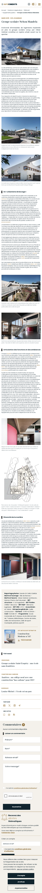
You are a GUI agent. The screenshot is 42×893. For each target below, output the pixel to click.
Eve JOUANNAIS (16, 18)
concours (4, 199)
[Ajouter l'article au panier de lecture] (4, 714)
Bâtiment (27, 10)
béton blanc (26, 521)
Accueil (3, 10)
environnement (5, 222)
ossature (37, 526)
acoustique (4, 370)
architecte (33, 598)
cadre (23, 258)
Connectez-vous (8, 833)
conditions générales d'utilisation (25, 788)
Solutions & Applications (15, 10)
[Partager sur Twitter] (9, 705)
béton (23, 256)
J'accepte (21, 875)
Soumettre (16, 807)
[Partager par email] (20, 705)
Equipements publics (9, 12)
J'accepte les (17, 850)
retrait (9, 264)
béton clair (34, 264)
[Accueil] (9, 4)
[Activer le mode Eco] (34, 4)
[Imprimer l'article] (9, 714)
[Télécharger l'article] (14, 714)
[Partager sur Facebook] (4, 705)
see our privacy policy (25, 869)
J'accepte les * (21, 788)
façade (35, 253)
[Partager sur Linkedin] (15, 705)
